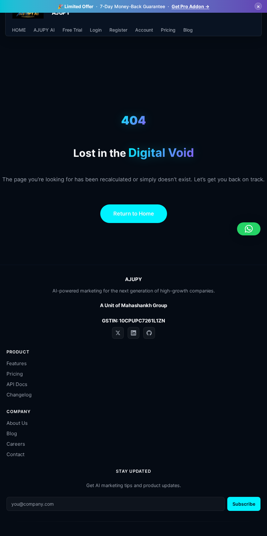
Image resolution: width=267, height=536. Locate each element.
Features (17, 363)
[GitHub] (149, 333)
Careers (16, 444)
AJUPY (61, 12)
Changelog (19, 395)
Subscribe (243, 504)
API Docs (17, 384)
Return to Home (133, 213)
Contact (15, 454)
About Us (17, 423)
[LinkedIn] (133, 333)
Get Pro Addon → (190, 6)
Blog (12, 433)
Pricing (15, 374)
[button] (248, 228)
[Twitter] (118, 333)
